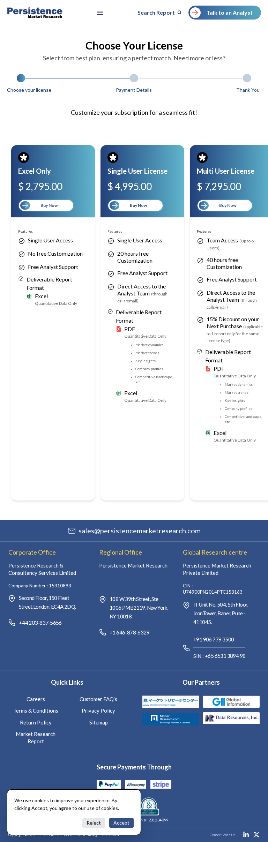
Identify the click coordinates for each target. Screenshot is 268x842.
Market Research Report (35, 737)
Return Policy (36, 722)
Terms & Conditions (35, 710)
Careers (36, 699)
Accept (121, 823)
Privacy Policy (98, 710)
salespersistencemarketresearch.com (140, 530)
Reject (94, 823)
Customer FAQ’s (98, 699)
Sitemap (98, 722)
